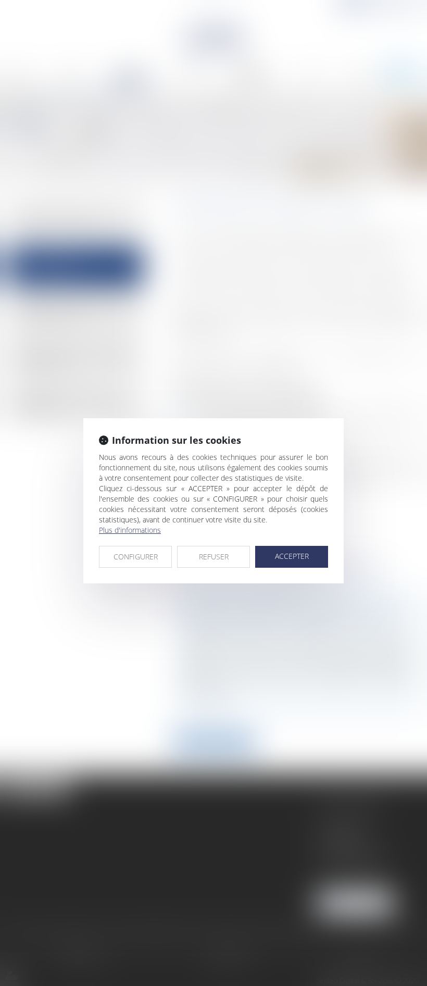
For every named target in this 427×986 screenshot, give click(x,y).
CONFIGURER (136, 556)
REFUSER (214, 556)
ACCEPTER (292, 556)
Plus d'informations (130, 530)
